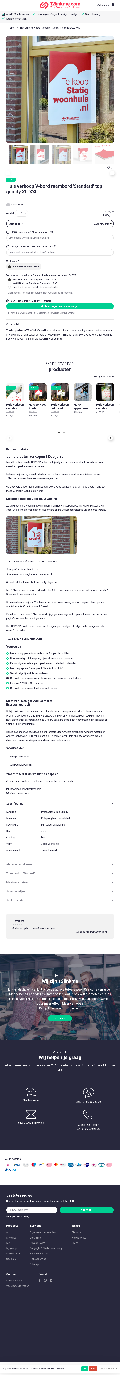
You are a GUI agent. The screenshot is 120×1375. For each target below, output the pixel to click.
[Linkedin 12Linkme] (51, 1280)
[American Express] (71, 1165)
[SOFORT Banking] (49, 1165)
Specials (11, 1258)
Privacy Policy (37, 1243)
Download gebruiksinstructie (25, 789)
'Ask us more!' (53, 736)
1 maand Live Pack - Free (26, 266)
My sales (11, 1237)
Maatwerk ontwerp (18, 882)
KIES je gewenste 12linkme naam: (30, 232)
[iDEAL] (8, 1165)
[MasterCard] (56, 1165)
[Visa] (17, 1165)
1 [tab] (59, 432)
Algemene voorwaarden (43, 1232)
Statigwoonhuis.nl (19, 756)
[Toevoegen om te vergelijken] (112, 167)
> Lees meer (56, 338)
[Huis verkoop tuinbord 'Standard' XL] (38, 392)
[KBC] (78, 1165)
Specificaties (14, 803)
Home (12, 28)
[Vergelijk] (4, 15)
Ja (85, 1369)
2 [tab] (63, 432)
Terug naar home (104, 376)
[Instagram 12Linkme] (45, 1280)
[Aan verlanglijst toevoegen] (108, 167)
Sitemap (34, 1264)
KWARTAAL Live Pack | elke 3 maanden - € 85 (35, 283)
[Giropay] (86, 1165)
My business (13, 1253)
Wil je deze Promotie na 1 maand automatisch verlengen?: (39, 275)
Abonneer (86, 1209)
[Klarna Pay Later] (109, 1165)
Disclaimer (36, 1237)
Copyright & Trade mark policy (46, 1248)
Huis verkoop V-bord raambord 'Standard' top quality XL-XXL (50, 28)
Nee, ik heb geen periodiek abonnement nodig (35, 287)
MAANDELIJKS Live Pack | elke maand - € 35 (34, 279)
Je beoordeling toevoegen (92, 931)
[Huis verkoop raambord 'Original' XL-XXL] (15, 392)
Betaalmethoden (39, 1253)
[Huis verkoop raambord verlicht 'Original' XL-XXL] (105, 392)
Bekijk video (17, 204)
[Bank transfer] (26, 1165)
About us (76, 1232)
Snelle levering (15, 900)
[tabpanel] (60, 89)
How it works (79, 1237)
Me (8, 1243)
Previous (9, 438)
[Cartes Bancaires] (101, 1165)
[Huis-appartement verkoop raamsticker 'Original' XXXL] (83, 392)
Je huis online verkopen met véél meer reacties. (32, 781)
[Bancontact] (42, 1165)
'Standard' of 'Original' (20, 873)
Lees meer (60, 1018)
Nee (93, 1369)
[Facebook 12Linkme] (39, 1280)
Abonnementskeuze (19, 864)
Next (112, 173)
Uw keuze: (12, 261)
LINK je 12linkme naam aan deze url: (32, 246)
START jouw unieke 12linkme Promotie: (31, 301)
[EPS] (94, 1165)
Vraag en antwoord (20, 793)
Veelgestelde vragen (17, 1285)
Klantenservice (38, 1258)
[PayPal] (11, 1170)
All (7, 1232)
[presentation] (18, 154)
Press (75, 1243)
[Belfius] (63, 1165)
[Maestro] (33, 1165)
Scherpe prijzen (16, 891)
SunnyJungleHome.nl (20, 764)
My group (11, 1248)
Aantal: (10, 213)
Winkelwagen (106, 5)
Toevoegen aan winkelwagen (62, 306)
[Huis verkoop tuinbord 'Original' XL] (60, 392)
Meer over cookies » (108, 1369)
